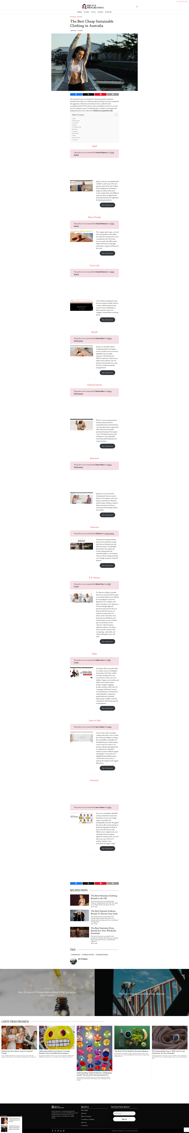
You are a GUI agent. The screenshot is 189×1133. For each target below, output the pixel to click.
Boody (74, 125)
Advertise (83, 1113)
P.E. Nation (76, 133)
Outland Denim (77, 127)
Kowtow (76, 140)
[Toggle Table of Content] (115, 115)
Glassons (75, 131)
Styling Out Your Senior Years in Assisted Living (16, 1052)
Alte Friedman (82, 959)
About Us (84, 1122)
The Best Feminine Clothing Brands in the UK (104, 897)
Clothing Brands (75, 954)
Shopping (79, 16)
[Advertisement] (94, 170)
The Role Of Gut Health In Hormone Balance (131, 1051)
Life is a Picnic (109, 533)
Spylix (109, 727)
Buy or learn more (107, 205)
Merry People (76, 120)
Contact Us (84, 1125)
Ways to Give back (86, 1116)
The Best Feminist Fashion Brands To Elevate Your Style (104, 912)
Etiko (74, 135)
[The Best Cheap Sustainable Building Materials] (142, 992)
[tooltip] (177, 2)
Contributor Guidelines (87, 1119)
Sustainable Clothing (101, 954)
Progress (73, 16)
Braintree (75, 129)
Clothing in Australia (88, 954)
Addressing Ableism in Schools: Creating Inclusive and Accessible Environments (54, 1052)
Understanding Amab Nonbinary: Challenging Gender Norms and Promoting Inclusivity (94, 1074)
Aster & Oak (77, 137)
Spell (74, 118)
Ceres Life (75, 123)
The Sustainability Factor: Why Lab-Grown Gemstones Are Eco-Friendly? (168, 1052)
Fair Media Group (134, 1130)
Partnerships (84, 1110)
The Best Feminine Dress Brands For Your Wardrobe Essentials (103, 931)
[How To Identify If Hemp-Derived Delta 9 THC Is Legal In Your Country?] (47, 992)
